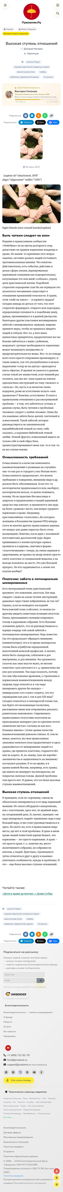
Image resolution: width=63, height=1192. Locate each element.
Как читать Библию (36, 1106)
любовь (42, 72)
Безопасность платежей (16, 1142)
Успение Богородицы (12, 1113)
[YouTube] (34, 1072)
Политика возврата (13, 1146)
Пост (44, 1098)
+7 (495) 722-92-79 (18, 1055)
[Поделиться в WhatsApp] (45, 115)
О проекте (9, 1151)
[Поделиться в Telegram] (32, 115)
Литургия (7, 1102)
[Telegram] (13, 1072)
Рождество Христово (12, 1098)
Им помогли (10, 1031)
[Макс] (20, 1072)
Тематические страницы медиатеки (28, 1091)
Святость (21, 1102)
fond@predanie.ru (17, 1060)
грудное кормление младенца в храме (31, 67)
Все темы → (8, 1117)
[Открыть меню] (5, 5)
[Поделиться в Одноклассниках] (38, 115)
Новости (8, 1021)
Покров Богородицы (31, 1110)
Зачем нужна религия (13, 1110)
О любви (30, 1102)
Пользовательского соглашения (29, 1183)
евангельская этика (26, 72)
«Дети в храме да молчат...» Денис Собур (27, 893)
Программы (10, 1036)
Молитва (51, 1098)
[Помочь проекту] (57, 1171)
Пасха (25, 1098)
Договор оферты (12, 1132)
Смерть (23, 1106)
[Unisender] (16, 994)
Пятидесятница (44, 1113)
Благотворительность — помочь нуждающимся (28, 1012)
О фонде (8, 1017)
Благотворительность (17, 1005)
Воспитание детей (11, 1106)
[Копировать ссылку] (51, 115)
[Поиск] (57, 13)
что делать (48, 77)
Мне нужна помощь (21, 1080)
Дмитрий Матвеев (33, 48)
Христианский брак (43, 1102)
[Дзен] (27, 1072)
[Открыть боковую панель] (57, 5)
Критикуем (33, 53)
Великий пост (35, 1098)
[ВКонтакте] (6, 1072)
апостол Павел (33, 62)
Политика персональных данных (21, 1156)
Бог (14, 1102)
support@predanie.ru (27, 1064)
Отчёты (7, 1026)
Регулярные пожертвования (18, 1137)
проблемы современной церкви (24, 77)
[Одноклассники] (41, 1072)
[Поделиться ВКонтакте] (25, 115)
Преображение (29, 1113)
